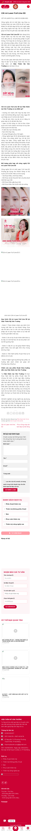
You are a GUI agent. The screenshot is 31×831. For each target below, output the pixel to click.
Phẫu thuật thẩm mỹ (10, 759)
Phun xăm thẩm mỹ (9, 768)
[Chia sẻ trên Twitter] (14, 413)
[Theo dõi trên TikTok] (5, 782)
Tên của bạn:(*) (8, 575)
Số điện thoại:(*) (9, 583)
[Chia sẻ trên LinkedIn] (23, 413)
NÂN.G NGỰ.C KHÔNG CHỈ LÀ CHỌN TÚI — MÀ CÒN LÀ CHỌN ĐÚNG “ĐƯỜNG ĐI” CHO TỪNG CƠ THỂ (15, 667)
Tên (5, 458)
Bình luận (6, 444)
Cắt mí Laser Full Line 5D (16, 420)
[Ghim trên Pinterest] (20, 413)
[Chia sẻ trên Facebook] (11, 413)
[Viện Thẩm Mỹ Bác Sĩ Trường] (16, 6)
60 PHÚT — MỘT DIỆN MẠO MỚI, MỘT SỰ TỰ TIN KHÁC (15, 695)
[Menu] (28, 6)
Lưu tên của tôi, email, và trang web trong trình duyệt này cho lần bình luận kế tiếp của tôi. (14, 484)
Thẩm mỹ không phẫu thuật (12, 762)
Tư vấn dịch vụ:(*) (9, 590)
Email (5, 466)
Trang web (6, 473)
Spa (4, 765)
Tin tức (27, 419)
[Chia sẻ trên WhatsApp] (8, 413)
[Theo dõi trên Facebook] (2, 782)
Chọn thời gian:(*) (9, 598)
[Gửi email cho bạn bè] (17, 413)
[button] (4, 820)
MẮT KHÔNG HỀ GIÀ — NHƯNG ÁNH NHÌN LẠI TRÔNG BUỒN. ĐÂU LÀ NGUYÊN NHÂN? (15, 640)
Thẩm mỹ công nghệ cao (11, 771)
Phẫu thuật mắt (21, 419)
